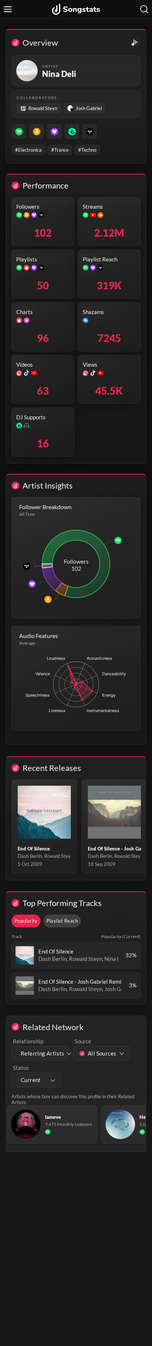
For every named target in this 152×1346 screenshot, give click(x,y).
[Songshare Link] (134, 42)
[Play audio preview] (24, 955)
